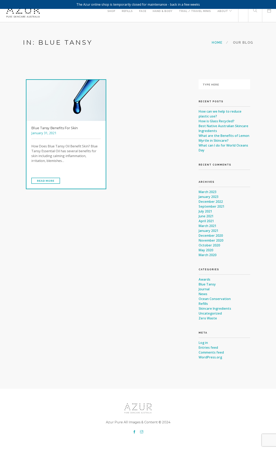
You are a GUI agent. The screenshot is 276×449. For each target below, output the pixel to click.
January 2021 (208, 230)
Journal (204, 289)
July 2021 (205, 211)
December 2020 (211, 235)
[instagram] (141, 432)
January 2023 (208, 196)
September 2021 (211, 206)
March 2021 (207, 226)
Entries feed (208, 347)
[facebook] (134, 432)
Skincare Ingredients (215, 308)
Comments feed (211, 352)
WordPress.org (210, 357)
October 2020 (209, 245)
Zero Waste (208, 318)
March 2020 (207, 255)
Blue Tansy (207, 284)
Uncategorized (210, 313)
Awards (204, 279)
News (203, 294)
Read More (45, 180)
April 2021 (206, 221)
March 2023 (207, 192)
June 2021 (206, 216)
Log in (203, 342)
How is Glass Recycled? (216, 121)
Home (217, 42)
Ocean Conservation (215, 299)
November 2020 (211, 240)
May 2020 (206, 250)
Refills (203, 303)
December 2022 (211, 201)
